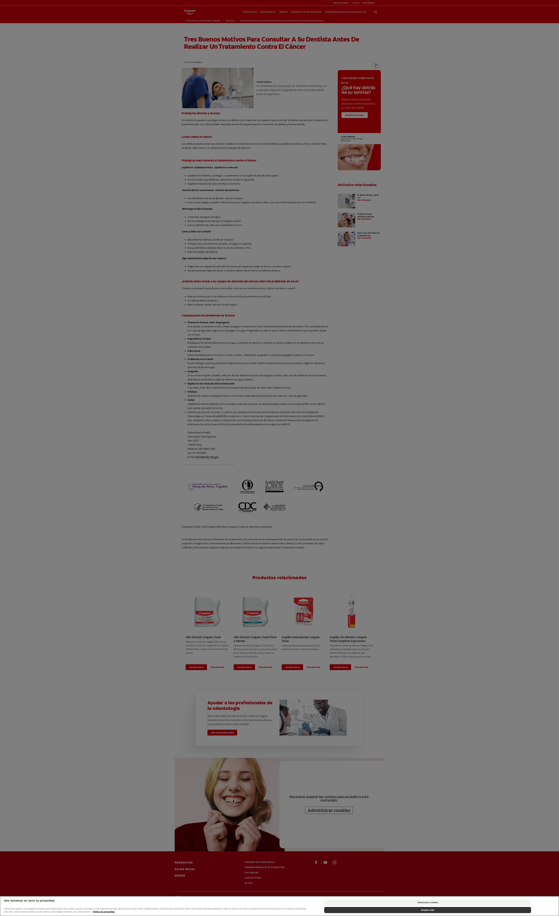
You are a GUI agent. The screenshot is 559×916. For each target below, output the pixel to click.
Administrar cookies (427, 902)
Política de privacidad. (104, 911)
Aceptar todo (427, 910)
